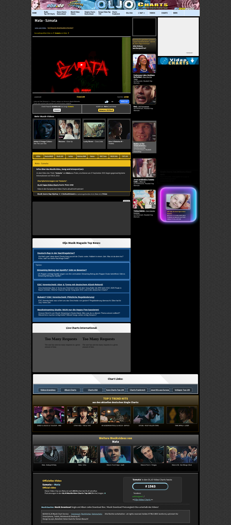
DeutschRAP (49, 156)
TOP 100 (125, 156)
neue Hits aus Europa (160, 390)
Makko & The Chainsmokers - (140, 146)
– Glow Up (66, 141)
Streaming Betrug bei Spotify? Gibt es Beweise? (62, 270)
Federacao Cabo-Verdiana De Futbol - (144, 77)
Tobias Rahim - (144, 212)
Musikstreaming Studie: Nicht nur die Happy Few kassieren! (68, 310)
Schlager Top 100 (182, 390)
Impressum (75, 514)
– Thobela (116, 142)
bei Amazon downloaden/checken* (61, 28)
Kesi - (141, 106)
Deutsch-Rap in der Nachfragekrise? (56, 253)
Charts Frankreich (137, 390)
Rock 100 (60, 156)
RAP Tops (103, 156)
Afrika (38, 156)
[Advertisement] (81, 218)
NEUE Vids (114, 156)
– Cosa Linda (93, 141)
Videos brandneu (48, 390)
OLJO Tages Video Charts (48, 185)
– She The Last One (43, 142)
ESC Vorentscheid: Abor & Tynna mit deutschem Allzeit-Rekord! (70, 284)
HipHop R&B (81, 156)
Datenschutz (97, 514)
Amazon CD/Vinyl (106, 110)
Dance (92, 156)
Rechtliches (86, 514)
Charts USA (93, 390)
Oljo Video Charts (142, 499)
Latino (70, 156)
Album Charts (70, 390)
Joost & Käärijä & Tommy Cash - (144, 180)
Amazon (57, 110)
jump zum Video (40, 28)
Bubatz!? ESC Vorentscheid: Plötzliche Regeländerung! (65, 297)
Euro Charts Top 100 (115, 390)
